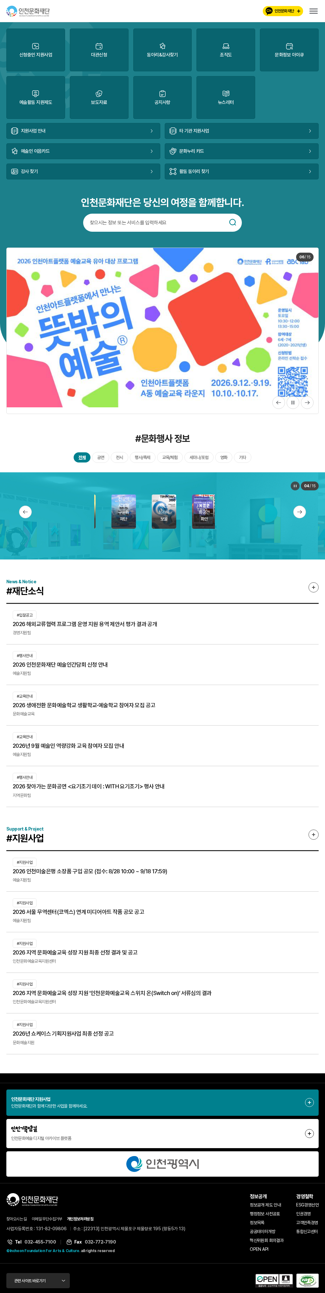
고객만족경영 (307, 1226)
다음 (307, 405)
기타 (242, 460)
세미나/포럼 (199, 460)
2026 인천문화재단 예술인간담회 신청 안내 (60, 667)
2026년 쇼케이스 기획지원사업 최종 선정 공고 (63, 1037)
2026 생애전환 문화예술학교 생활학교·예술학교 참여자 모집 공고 (84, 708)
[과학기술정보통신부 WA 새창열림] (307, 1284)
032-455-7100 (40, 1245)
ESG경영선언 (307, 1208)
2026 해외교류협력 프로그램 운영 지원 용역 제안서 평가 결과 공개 (85, 627)
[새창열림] (162, 1167)
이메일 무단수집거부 (47, 1222)
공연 (100, 460)
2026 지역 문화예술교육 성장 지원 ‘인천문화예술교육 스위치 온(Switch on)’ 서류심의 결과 (112, 996)
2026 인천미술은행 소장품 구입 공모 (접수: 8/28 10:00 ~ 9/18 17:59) (90, 874)
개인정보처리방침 (80, 1222)
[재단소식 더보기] (313, 590)
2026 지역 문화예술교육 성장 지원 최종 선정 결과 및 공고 (75, 955)
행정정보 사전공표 (265, 1217)
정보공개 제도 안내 (265, 1208)
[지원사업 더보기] (313, 838)
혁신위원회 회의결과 (266, 1243)
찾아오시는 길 (16, 1222)
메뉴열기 (313, 11)
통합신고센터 (307, 1235)
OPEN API (259, 1252)
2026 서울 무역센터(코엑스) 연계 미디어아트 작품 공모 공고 (78, 915)
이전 (278, 405)
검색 (232, 222)
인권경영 (303, 1217)
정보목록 (257, 1226)
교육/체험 (170, 460)
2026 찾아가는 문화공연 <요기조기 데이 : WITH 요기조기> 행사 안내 (89, 789)
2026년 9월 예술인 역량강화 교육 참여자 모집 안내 (68, 749)
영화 (223, 460)
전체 (81, 460)
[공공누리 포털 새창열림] (274, 1284)
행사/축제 (142, 460)
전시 (119, 460)
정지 (293, 405)
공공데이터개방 (262, 1235)
